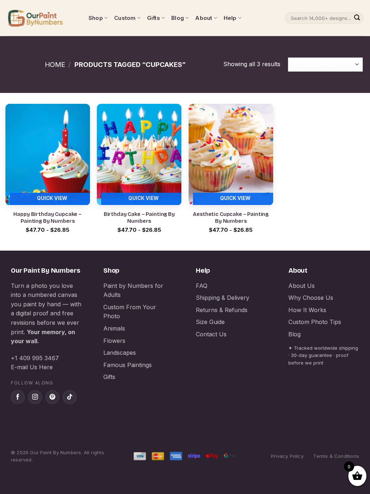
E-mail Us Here (32, 367)
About (203, 17)
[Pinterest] (52, 397)
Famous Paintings (127, 365)
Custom (124, 17)
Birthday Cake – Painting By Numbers (139, 217)
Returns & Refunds (222, 310)
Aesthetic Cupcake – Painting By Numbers (230, 217)
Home (55, 64)
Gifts (153, 17)
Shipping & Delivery (222, 297)
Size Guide (210, 321)
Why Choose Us (310, 297)
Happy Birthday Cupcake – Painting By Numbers (47, 217)
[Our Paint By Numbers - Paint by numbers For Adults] (41, 18)
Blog (177, 17)
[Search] (357, 18)
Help (230, 17)
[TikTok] (70, 397)
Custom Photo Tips (314, 321)
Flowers (114, 340)
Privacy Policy (287, 456)
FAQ (201, 285)
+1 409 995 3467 (35, 358)
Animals (114, 328)
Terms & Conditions (336, 456)
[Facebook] (18, 397)
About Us (301, 285)
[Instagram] (35, 397)
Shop (96, 17)
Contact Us (211, 334)
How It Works (307, 310)
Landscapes (119, 352)
